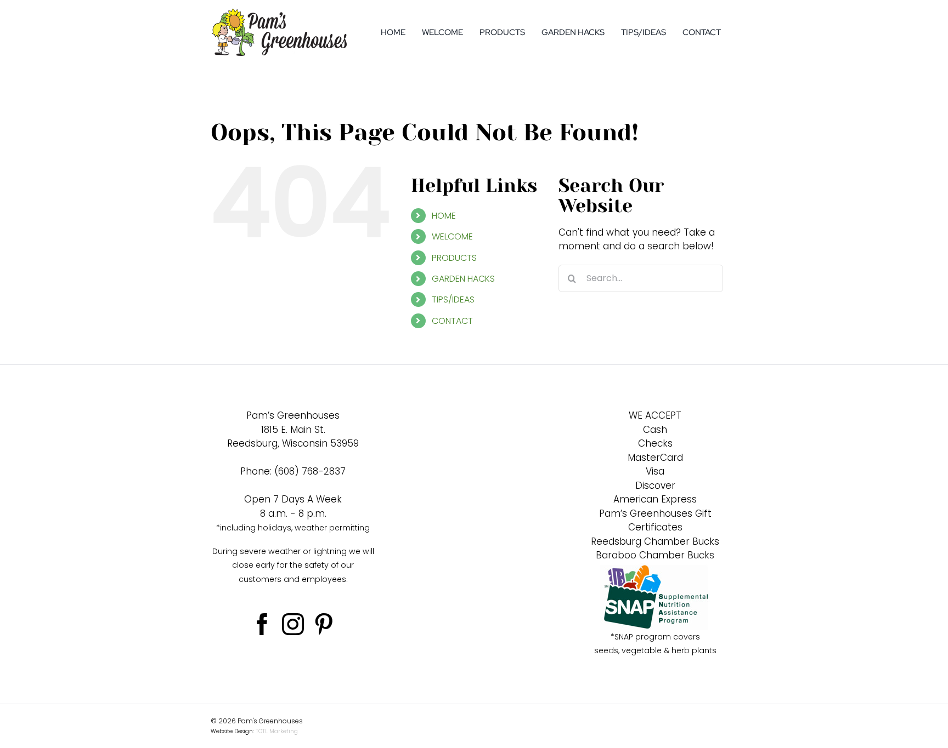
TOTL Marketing (277, 731)
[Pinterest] (324, 624)
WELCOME (452, 236)
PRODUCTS (454, 258)
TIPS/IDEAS (453, 299)
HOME (444, 215)
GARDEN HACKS (463, 278)
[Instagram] (293, 624)
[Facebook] (262, 624)
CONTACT (452, 321)
